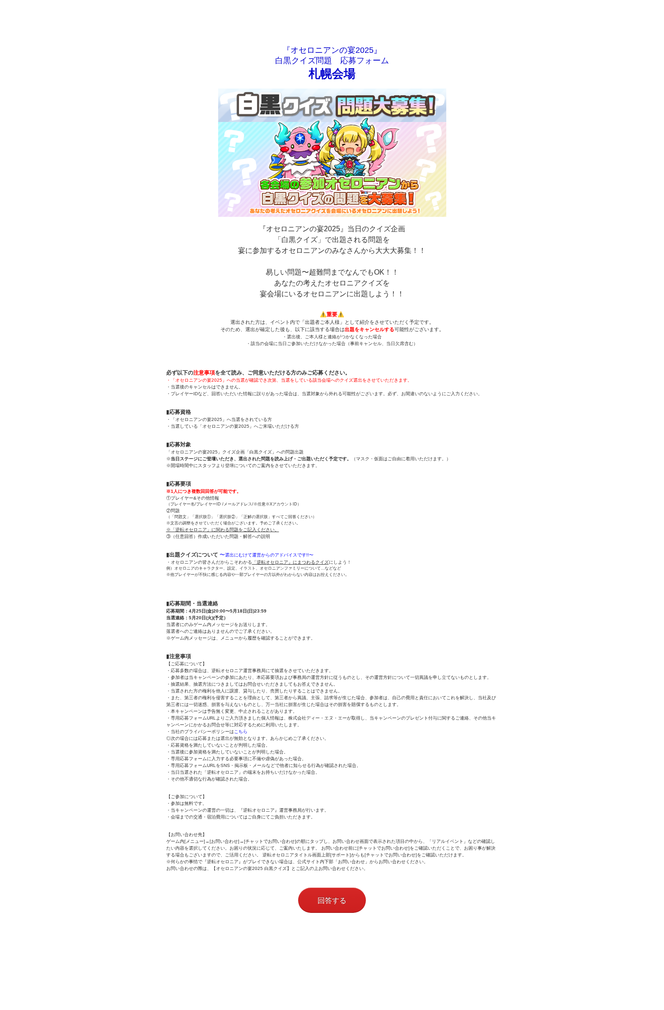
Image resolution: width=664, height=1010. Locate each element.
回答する (332, 900)
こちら (241, 731)
